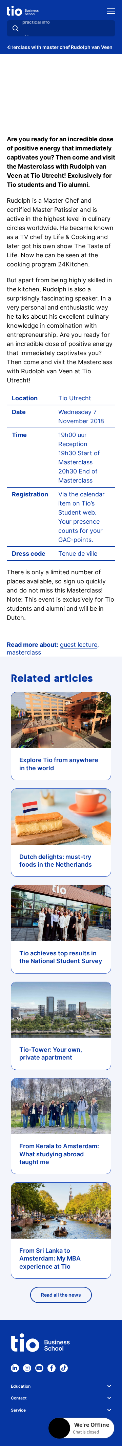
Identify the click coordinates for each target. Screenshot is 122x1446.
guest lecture (78, 644)
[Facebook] (51, 1368)
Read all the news (61, 1295)
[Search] (15, 28)
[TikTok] (64, 1368)
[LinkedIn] (15, 1368)
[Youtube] (39, 1368)
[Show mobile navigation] (111, 12)
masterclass (24, 652)
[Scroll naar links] (8, 47)
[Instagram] (27, 1368)
